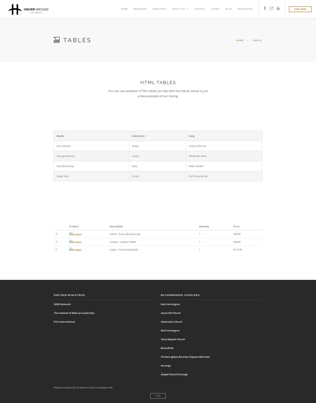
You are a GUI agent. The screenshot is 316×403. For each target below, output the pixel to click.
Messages (140, 9)
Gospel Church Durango (174, 374)
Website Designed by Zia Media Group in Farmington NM (83, 387)
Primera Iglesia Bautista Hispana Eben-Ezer (185, 356)
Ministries (160, 9)
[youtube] (278, 5)
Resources (245, 9)
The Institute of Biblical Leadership (74, 313)
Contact (200, 9)
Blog (228, 9)
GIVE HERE (300, 9)
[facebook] (265, 5)
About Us (178, 9)
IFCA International (64, 321)
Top (158, 396)
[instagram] (271, 5)
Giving (215, 9)
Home (124, 9)
